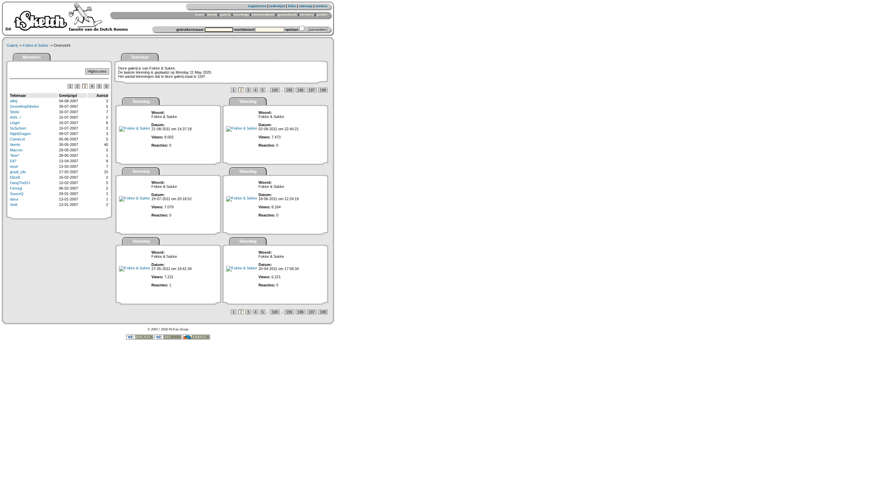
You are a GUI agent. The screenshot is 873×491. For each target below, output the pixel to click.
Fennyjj (16, 188)
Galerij (12, 45)
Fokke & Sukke (35, 45)
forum (212, 14)
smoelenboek (263, 14)
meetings (241, 14)
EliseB (15, 177)
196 (300, 90)
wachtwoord (244, 29)
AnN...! (15, 117)
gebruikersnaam (190, 29)
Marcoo (16, 150)
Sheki (14, 112)
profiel (322, 14)
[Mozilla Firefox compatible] (196, 338)
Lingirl (14, 123)
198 (323, 90)
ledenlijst (277, 6)
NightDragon (20, 134)
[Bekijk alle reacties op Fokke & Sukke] (134, 128)
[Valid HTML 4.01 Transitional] (139, 338)
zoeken (321, 6)
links (292, 6)
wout (14, 166)
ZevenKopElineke (24, 106)
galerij (225, 14)
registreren (257, 6)
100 (275, 90)
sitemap (305, 6)
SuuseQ (17, 194)
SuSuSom (18, 128)
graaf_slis (18, 172)
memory (307, 14)
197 (312, 90)
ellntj (13, 101)
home (199, 14)
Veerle (15, 145)
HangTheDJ (20, 183)
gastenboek (287, 14)
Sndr (14, 205)
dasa (14, 199)
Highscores (97, 71)
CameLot (17, 139)
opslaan (291, 29)
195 (289, 90)
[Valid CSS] (168, 338)
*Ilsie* (14, 155)
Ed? (13, 161)
